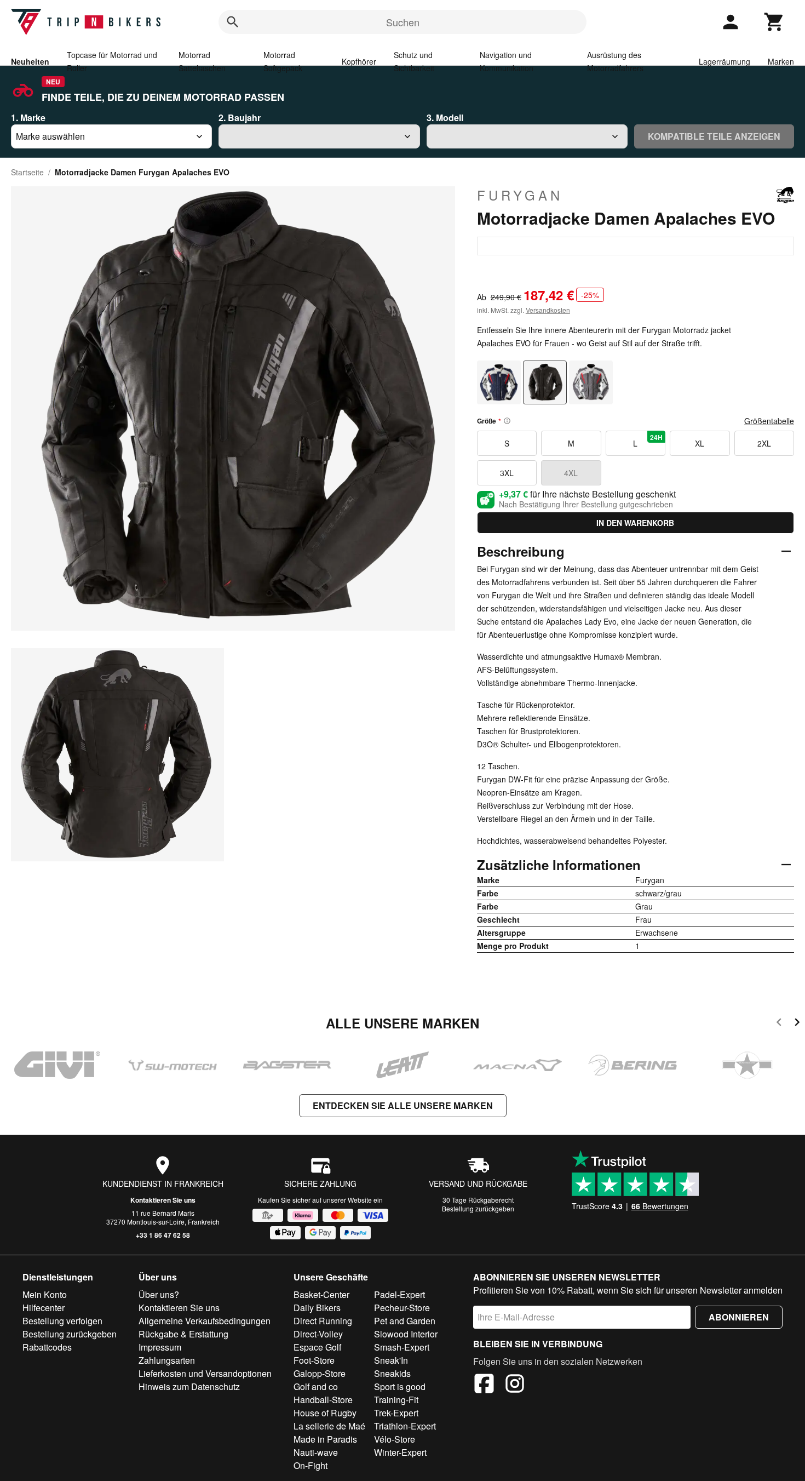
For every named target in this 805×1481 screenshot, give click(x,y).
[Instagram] (515, 1385)
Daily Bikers (317, 1307)
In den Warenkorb (635, 522)
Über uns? (159, 1294)
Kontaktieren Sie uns (163, 1200)
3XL (507, 472)
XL (699, 443)
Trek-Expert (396, 1412)
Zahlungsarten (167, 1360)
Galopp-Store (320, 1373)
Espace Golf (317, 1347)
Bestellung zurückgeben (478, 1208)
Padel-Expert (399, 1294)
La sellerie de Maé (329, 1426)
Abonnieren (739, 1317)
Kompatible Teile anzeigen (714, 136)
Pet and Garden (404, 1320)
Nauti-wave (316, 1452)
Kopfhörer (359, 61)
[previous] (779, 1023)
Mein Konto (44, 1294)
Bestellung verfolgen (62, 1320)
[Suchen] (232, 22)
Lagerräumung (724, 61)
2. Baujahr (240, 117)
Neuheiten (30, 61)
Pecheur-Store (402, 1307)
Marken (781, 61)
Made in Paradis (325, 1439)
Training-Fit (396, 1399)
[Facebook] (484, 1385)
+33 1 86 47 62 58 (163, 1235)
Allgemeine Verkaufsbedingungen (205, 1320)
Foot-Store (314, 1360)
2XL (764, 443)
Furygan (520, 195)
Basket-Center (321, 1294)
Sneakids (392, 1373)
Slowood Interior (406, 1334)
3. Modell (445, 117)
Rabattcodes (47, 1347)
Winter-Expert (400, 1452)
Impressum (160, 1347)
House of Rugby (325, 1412)
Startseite (27, 172)
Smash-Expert (401, 1347)
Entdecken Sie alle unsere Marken (403, 1105)
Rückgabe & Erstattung (183, 1334)
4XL (571, 472)
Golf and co (316, 1386)
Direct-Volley (318, 1334)
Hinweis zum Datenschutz (189, 1386)
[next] (797, 1023)
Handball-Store (323, 1399)
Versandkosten (548, 310)
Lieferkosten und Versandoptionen (205, 1373)
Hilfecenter (43, 1307)
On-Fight (310, 1465)
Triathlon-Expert (405, 1426)
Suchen (402, 22)
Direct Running (323, 1320)
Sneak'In (391, 1360)
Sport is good (400, 1386)
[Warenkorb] (774, 22)
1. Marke (28, 117)
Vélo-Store (394, 1439)
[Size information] (507, 421)
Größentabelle (769, 420)
